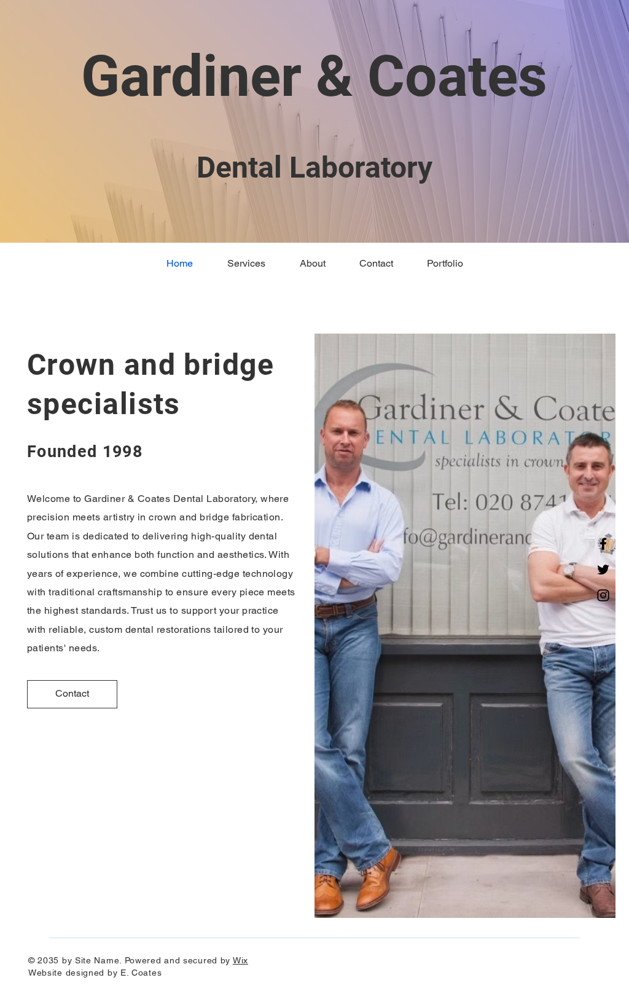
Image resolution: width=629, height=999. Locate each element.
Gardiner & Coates (314, 76)
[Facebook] (603, 544)
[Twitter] (603, 570)
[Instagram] (603, 595)
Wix (240, 960)
